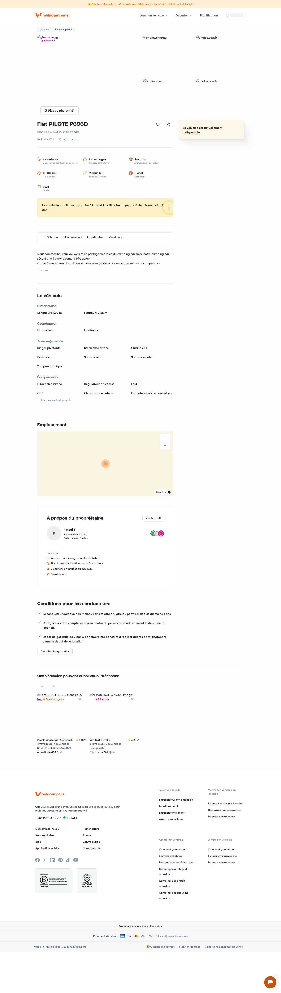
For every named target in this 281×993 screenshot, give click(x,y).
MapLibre (161, 492)
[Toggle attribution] (169, 492)
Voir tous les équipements (56, 400)
